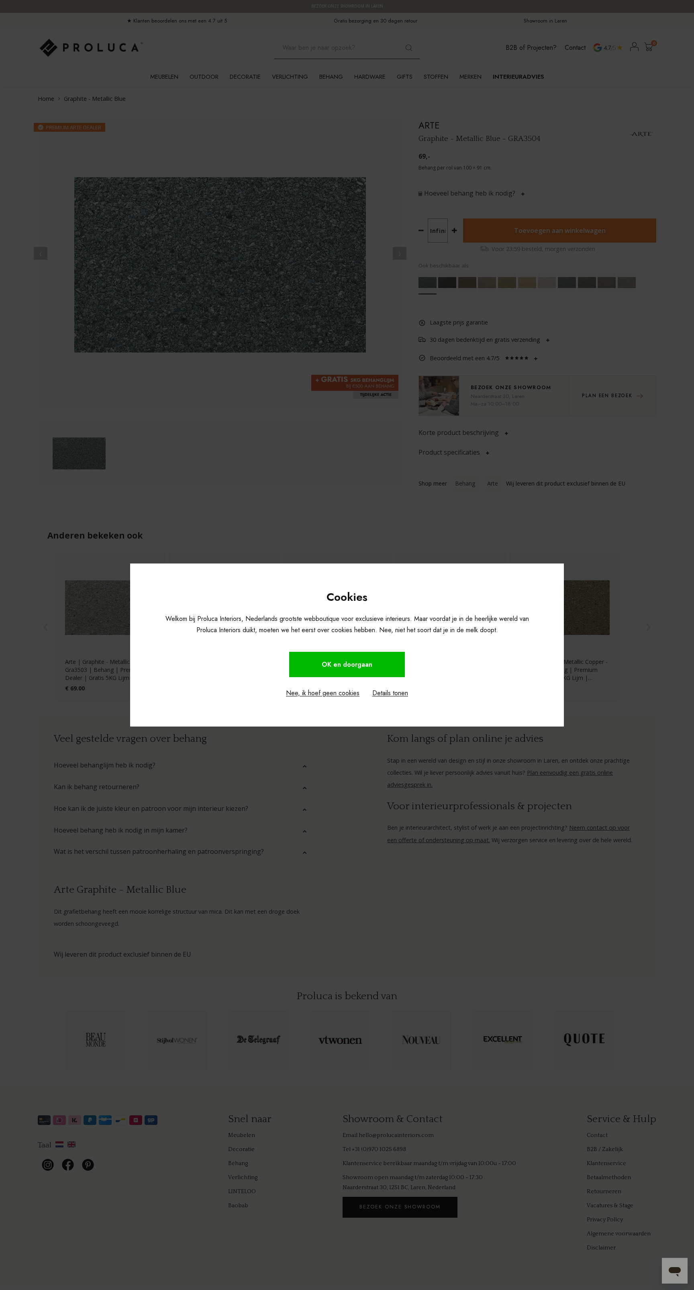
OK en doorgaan (347, 664)
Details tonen (390, 693)
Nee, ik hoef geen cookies (322, 693)
